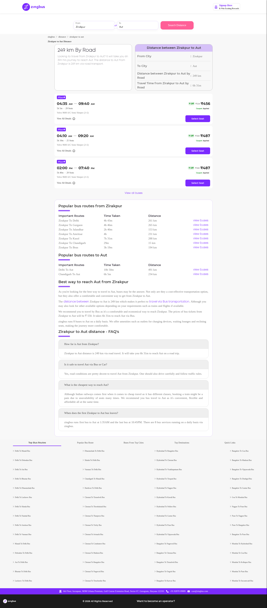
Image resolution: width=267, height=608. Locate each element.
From (78, 23)
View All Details (64, 118)
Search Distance (177, 25)
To (120, 23)
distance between (76, 301)
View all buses (133, 193)
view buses (200, 220)
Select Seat (197, 118)
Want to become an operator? (156, 601)
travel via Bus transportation (169, 301)
